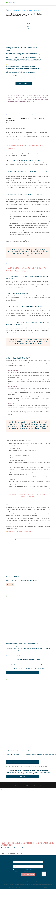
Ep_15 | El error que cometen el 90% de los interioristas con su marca (24, 15)
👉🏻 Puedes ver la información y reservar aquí (18, 531)
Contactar (10, 584)
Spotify (29, 23)
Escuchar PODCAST (22, 762)
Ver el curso (22, 672)
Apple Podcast (28, 29)
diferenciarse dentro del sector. (42, 189)
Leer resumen (24, 83)
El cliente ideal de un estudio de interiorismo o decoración (25, 119)
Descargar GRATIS (22, 776)
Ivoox (28, 26)
